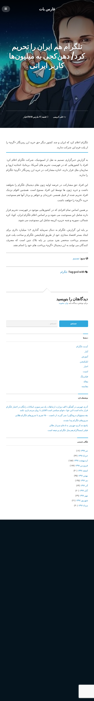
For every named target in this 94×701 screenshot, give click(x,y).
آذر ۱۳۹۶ (84, 485)
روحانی (27, 564)
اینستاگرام (12, 555)
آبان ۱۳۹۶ (84, 490)
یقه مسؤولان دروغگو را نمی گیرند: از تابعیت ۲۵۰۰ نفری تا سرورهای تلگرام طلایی (51, 415)
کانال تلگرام (33, 592)
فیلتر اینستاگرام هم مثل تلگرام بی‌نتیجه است (68, 430)
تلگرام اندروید (51, 555)
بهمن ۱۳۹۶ (83, 475)
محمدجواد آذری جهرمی (74, 573)
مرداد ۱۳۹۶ (83, 505)
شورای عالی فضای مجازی (73, 564)
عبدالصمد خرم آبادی (16, 569)
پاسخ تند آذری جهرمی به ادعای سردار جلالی (68, 425)
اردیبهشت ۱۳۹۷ (81, 460)
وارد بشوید (63, 303)
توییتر (51, 559)
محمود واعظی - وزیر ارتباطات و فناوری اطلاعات (44, 578)
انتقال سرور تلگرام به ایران (50, 550)
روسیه (36, 564)
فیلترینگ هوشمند (41, 573)
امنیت (85, 371)
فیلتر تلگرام (63, 569)
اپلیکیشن (84, 361)
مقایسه (85, 386)
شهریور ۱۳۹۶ (82, 500)
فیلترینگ (84, 376)
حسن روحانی (63, 559)
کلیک (63, 592)
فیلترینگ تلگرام (24, 573)
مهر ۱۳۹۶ (84, 495)
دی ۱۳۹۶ (84, 480)
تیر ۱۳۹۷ (84, 450)
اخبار (25, 117)
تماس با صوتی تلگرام (70, 555)
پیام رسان (21, 588)
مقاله (86, 381)
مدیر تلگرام (74, 578)
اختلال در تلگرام (28, 550)
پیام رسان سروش (72, 588)
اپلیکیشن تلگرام (73, 550)
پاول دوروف (77, 583)
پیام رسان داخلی (54, 588)
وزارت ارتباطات (14, 583)
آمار (86, 351)
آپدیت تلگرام (82, 346)
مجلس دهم (57, 573)
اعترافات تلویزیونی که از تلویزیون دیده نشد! (68, 649)
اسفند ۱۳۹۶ (83, 470)
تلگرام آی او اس (35, 555)
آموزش (85, 356)
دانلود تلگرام (77, 559)
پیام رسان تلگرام (36, 588)
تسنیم (76, 258)
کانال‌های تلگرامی (50, 592)
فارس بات (47, 9)
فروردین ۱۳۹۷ (81, 465)
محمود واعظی (13, 578)
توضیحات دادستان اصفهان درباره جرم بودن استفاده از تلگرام (61, 644)
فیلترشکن (75, 569)
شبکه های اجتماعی (50, 564)
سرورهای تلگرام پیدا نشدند (75, 420)
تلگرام (63, 272)
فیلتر (52, 569)
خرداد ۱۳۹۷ (83, 455)
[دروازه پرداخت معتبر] (47, 678)
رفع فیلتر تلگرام (14, 564)
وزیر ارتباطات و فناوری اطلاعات (54, 583)
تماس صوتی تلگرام (38, 559)
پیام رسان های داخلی (16, 592)
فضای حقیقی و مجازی (38, 569)
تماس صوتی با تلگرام (16, 559)
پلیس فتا (11, 588)
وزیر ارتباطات (30, 583)
